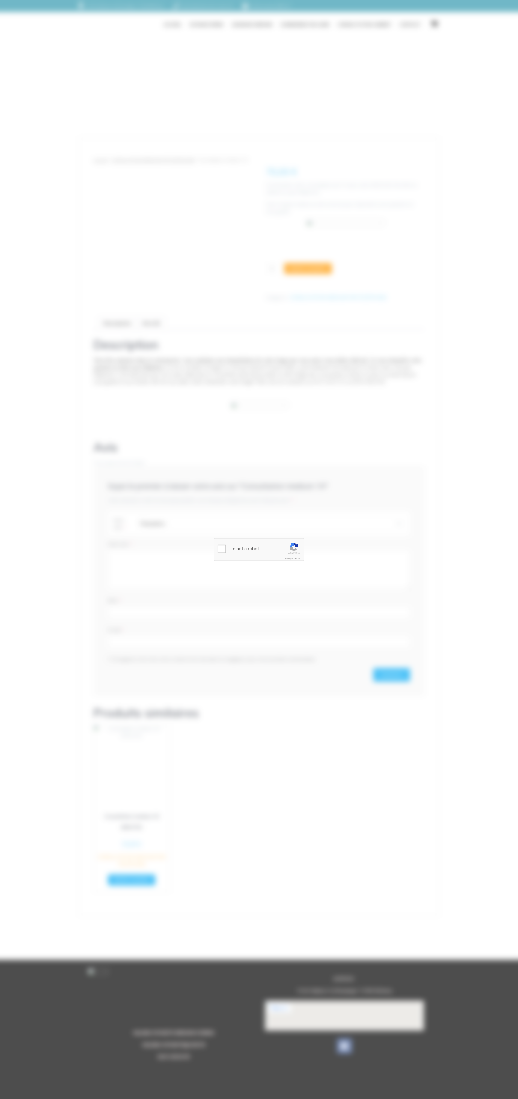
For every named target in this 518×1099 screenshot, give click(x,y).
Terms (296, 558)
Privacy (288, 558)
